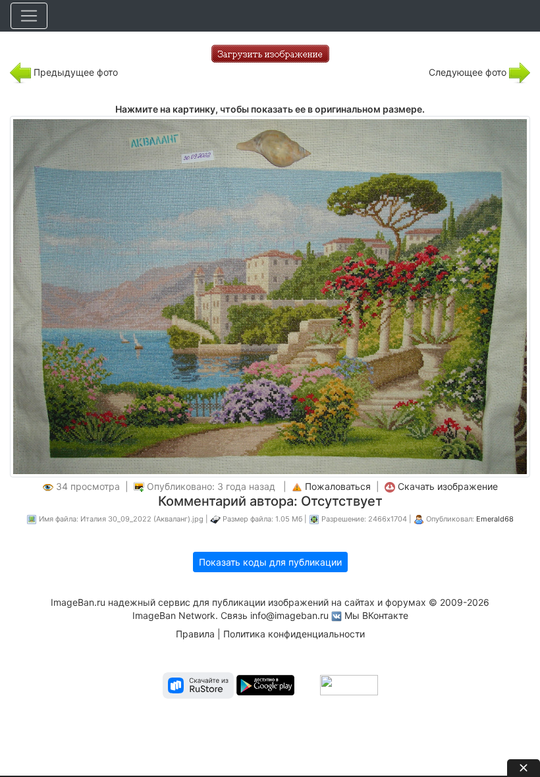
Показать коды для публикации (270, 562)
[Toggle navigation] (29, 16)
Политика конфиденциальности (294, 633)
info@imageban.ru (289, 615)
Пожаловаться (338, 486)
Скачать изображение (448, 486)
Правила (195, 633)
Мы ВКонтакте (376, 615)
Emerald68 (495, 518)
